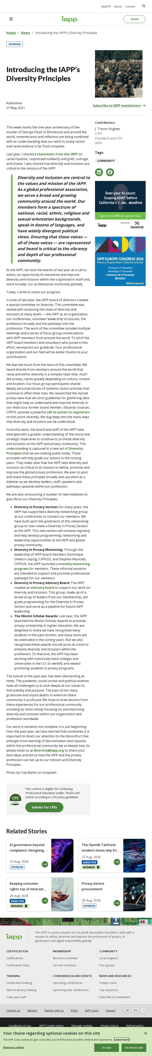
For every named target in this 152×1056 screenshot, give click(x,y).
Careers (111, 1010)
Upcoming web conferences (71, 990)
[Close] (145, 1033)
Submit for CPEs (44, 807)
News (25, 33)
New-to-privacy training (21, 990)
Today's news (108, 983)
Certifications (14, 958)
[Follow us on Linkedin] (127, 1010)
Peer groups (107, 965)
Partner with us (54, 1010)
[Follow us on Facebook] (135, 1010)
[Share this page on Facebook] (110, 172)
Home (11, 33)
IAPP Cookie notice (51, 1026)
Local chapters (108, 958)
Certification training (19, 983)
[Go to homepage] (69, 19)
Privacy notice (109, 1026)
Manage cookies (13, 1047)
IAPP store (92, 1010)
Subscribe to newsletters (115, 997)
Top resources (108, 990)
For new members (64, 965)
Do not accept (134, 1047)
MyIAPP (106, 6)
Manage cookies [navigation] (82, 1026)
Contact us (13, 1010)
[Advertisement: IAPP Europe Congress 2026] (120, 261)
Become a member (65, 958)
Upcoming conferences (68, 983)
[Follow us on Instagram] (143, 1010)
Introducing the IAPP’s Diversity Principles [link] (66, 33)
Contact (130, 6)
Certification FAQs (17, 965)
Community (106, 161)
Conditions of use (20, 1026)
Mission (32, 1010)
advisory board (42, 587)
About (118, 6)
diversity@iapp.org (49, 750)
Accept (106, 1047)
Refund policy (134, 1026)
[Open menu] (11, 19)
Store (135, 19)
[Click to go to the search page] (144, 6)
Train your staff (16, 997)
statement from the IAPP (57, 154)
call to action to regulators (68, 412)
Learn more (121, 1039)
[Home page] (14, 937)
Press (74, 1010)
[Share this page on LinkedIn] (99, 172)
